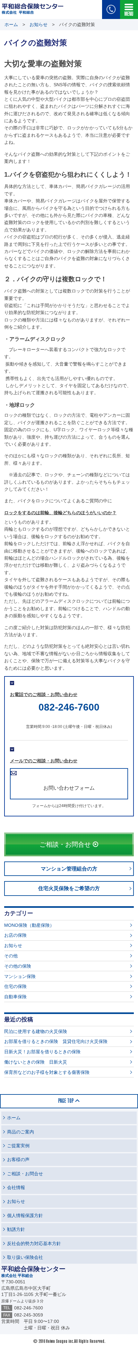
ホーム (11, 24)
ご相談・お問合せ (25, 1173)
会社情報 (16, 1187)
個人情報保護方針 (25, 1215)
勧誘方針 (16, 1229)
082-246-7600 (69, 707)
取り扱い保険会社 (25, 1257)
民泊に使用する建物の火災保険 (35, 1031)
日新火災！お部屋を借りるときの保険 (42, 1051)
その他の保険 (17, 966)
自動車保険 (15, 996)
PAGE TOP (66, 1101)
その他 (11, 955)
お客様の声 (18, 1159)
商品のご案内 (20, 1131)
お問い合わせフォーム (69, 788)
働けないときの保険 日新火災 (35, 1062)
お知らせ (38, 24)
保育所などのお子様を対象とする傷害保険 (47, 1072)
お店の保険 (15, 935)
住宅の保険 (15, 986)
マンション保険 (20, 976)
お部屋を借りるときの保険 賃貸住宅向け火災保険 (56, 1041)
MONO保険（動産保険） (29, 925)
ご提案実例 (18, 1145)
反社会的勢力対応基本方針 (34, 1243)
